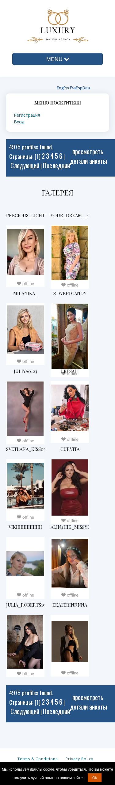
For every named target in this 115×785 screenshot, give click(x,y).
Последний (56, 165)
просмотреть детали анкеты (88, 156)
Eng (60, 87)
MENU (55, 59)
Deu (86, 87)
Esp (79, 87)
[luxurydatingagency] (50, 25)
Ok (94, 777)
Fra (73, 87)
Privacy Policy (78, 758)
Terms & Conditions (37, 758)
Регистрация (27, 115)
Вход (19, 122)
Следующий (24, 165)
